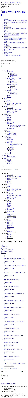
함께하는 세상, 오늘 (12, 84)
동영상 (11, 152)
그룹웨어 (18, 2)
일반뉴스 (24, 22)
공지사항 (6, 55)
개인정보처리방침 (10, 383)
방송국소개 (7, 36)
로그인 (2, 2)
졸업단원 (12, 145)
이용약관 (3, 383)
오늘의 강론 (7, 20)
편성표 (5, 24)
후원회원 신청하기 (15, 42)
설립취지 (11, 38)
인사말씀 (6, 38)
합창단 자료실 (7, 49)
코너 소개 (12, 73)
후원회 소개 (7, 42)
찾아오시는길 (18, 39)
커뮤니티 (6, 53)
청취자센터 (12, 39)
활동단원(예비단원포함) (16, 144)
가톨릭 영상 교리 (8, 52)
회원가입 (6, 2)
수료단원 (12, 147)
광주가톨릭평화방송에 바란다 (17, 125)
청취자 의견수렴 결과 (15, 127)
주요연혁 (21, 38)
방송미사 (14, 22)
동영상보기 (12, 55)
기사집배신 (13, 2)
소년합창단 (7, 46)
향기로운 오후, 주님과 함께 (17, 20)
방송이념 (16, 38)
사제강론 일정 (13, 75)
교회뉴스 (19, 22)
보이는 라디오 (7, 27)
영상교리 (6, 50)
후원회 (5, 41)
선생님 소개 (18, 47)
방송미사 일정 (13, 93)
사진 (11, 150)
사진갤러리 (18, 55)
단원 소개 (24, 47)
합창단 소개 (12, 47)
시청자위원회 (10, 122)
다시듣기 (6, 31)
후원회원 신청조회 (11, 134)
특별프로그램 (15, 35)
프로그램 (6, 19)
